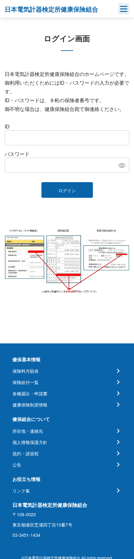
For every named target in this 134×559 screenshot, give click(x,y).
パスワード (17, 153)
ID (7, 126)
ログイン (67, 190)
